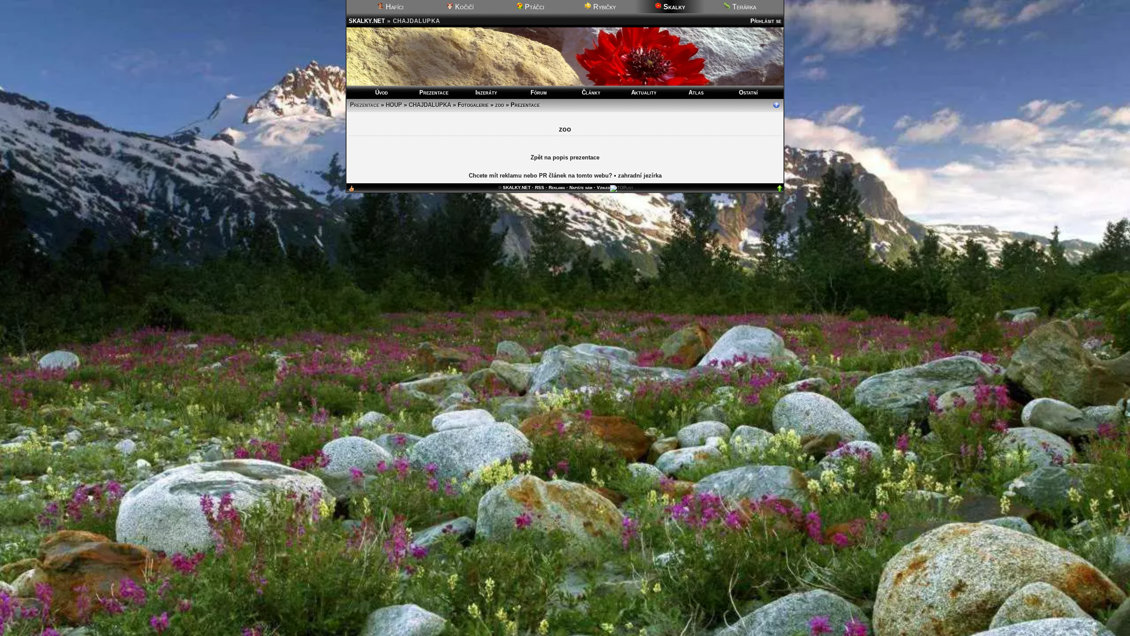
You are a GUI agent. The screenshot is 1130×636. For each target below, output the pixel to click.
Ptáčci (533, 7)
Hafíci (393, 7)
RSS (539, 188)
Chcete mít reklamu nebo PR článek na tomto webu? (540, 176)
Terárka (743, 7)
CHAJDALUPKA (430, 105)
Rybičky (603, 7)
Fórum (539, 92)
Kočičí (463, 7)
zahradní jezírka (640, 176)
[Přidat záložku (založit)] (351, 191)
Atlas (696, 92)
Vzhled (603, 188)
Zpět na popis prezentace (565, 158)
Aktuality (643, 92)
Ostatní (748, 92)
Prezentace (433, 92)
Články (591, 92)
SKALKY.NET (367, 21)
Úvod (381, 92)
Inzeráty (486, 92)
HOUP (394, 105)
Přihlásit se (765, 21)
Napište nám (580, 188)
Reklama (557, 188)
